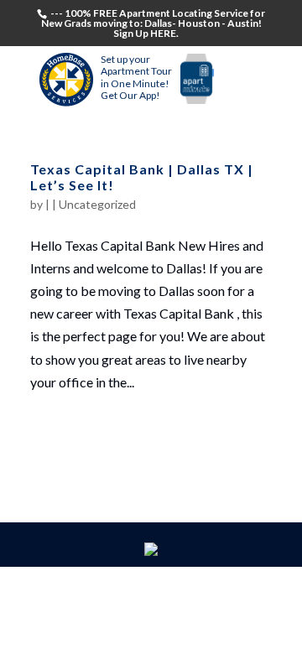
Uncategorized (97, 204)
